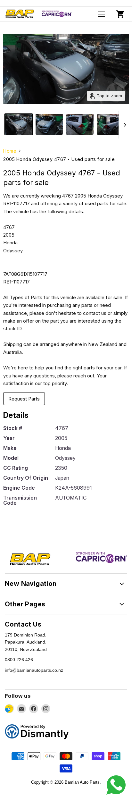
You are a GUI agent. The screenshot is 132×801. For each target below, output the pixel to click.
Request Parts (24, 399)
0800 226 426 (19, 659)
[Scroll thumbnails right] (124, 125)
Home (9, 151)
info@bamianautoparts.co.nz (34, 670)
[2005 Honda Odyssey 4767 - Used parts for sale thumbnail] (18, 124)
